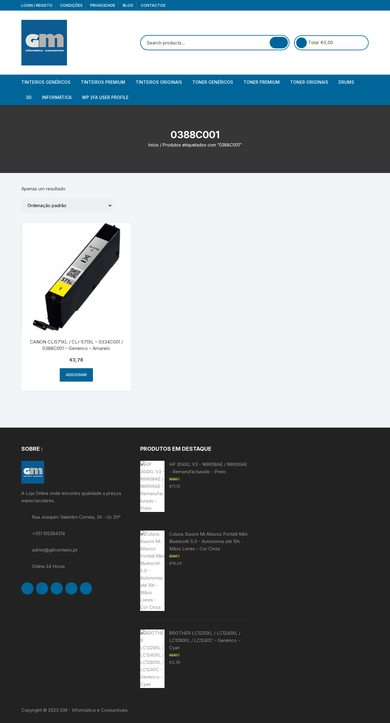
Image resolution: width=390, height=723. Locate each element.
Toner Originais (309, 82)
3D (29, 97)
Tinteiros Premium (103, 82)
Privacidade (102, 5)
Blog (128, 5)
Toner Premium (261, 82)
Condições (71, 5)
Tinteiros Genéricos (45, 82)
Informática (57, 97)
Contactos (153, 5)
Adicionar (76, 374)
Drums (346, 82)
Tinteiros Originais (159, 82)
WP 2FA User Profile (105, 97)
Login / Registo (36, 5)
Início (153, 144)
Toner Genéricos (212, 82)
